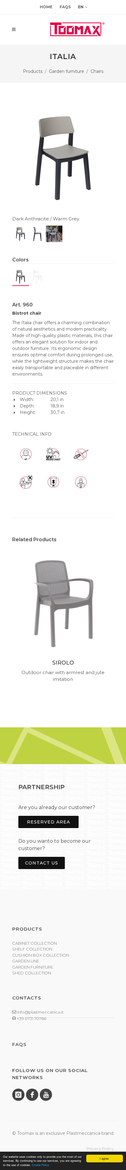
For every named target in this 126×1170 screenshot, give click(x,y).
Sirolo (63, 662)
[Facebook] (32, 1095)
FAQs (65, 7)
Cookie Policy (40, 1165)
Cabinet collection (34, 943)
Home (46, 7)
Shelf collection (32, 949)
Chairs (97, 71)
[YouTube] (46, 1095)
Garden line (25, 960)
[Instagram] (18, 1095)
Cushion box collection (40, 955)
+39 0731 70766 (31, 1018)
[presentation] (6, 619)
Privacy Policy (100, 1148)
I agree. (104, 1159)
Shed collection (31, 972)
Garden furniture (66, 71)
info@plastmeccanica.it (40, 1012)
